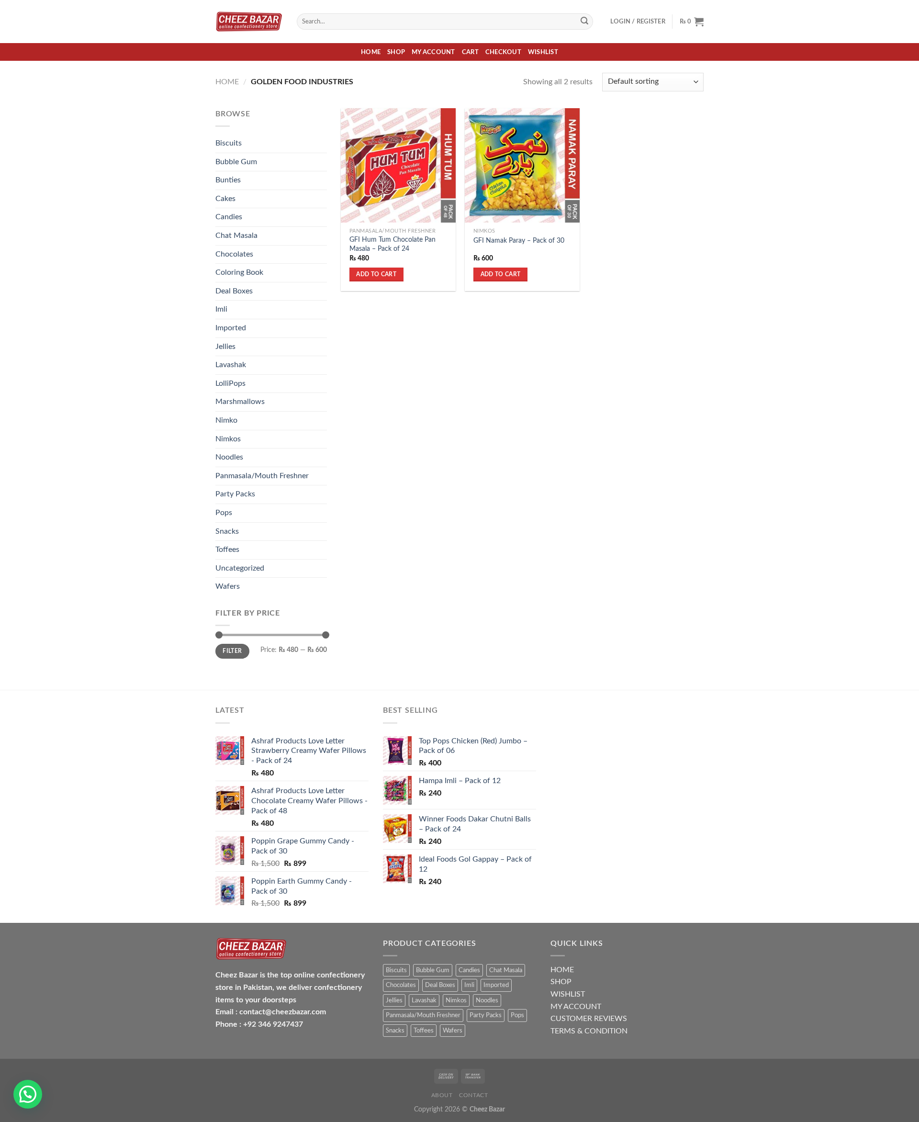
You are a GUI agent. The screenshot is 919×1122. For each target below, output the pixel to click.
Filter (232, 651)
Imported (230, 328)
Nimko (226, 420)
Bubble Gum (236, 162)
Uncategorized (239, 568)
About (442, 1095)
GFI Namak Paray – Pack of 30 (518, 240)
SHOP (561, 982)
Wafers (227, 586)
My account (433, 52)
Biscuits (228, 143)
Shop (396, 52)
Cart (470, 52)
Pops (223, 512)
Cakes (225, 198)
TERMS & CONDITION (589, 1031)
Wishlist (543, 52)
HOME (562, 970)
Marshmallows (240, 401)
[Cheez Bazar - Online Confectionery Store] (248, 21)
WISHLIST (567, 994)
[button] (27, 1094)
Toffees (227, 549)
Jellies (225, 346)
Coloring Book (239, 272)
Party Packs (235, 494)
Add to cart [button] (376, 274)
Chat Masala (236, 235)
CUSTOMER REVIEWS (588, 1018)
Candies (228, 217)
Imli (221, 309)
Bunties (228, 180)
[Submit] (584, 21)
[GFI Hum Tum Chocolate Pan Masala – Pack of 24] (398, 165)
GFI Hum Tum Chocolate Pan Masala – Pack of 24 (392, 244)
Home (371, 52)
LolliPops (230, 383)
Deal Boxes (234, 291)
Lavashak (230, 365)
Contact (473, 1095)
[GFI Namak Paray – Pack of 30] (522, 165)
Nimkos (228, 439)
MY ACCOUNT (575, 1006)
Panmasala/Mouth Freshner (262, 476)
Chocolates (234, 254)
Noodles (229, 457)
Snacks (227, 531)
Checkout (503, 52)
